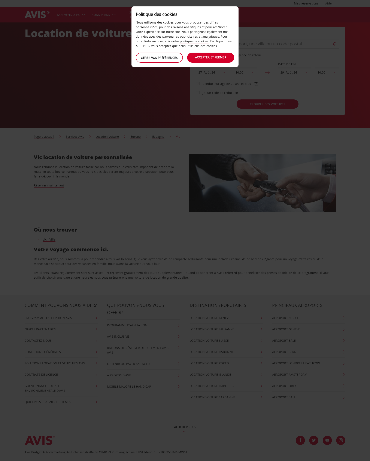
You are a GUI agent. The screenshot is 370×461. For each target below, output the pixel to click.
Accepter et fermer (210, 57)
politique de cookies (194, 41)
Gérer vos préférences (159, 58)
